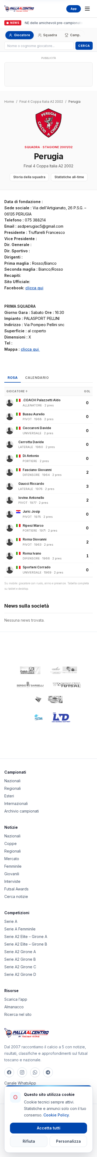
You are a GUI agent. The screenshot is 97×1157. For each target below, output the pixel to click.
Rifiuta (29, 1141)
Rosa (13, 378)
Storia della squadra (29, 177)
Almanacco (14, 1006)
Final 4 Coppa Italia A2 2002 (41, 102)
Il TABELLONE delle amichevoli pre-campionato (44, 23)
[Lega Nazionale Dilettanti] (61, 717)
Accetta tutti (48, 1128)
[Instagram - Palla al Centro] (22, 1072)
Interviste (12, 881)
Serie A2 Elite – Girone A (25, 936)
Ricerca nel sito (18, 1014)
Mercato (11, 858)
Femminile (13, 866)
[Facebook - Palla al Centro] (9, 1072)
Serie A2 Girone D (20, 974)
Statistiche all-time (69, 177)
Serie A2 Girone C (20, 966)
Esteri (9, 796)
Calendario (37, 378)
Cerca (84, 46)
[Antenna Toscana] (48, 699)
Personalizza (68, 1141)
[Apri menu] (87, 8)
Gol (87, 391)
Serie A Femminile (20, 929)
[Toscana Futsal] (67, 685)
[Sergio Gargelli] (30, 685)
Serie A (10, 921)
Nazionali (12, 780)
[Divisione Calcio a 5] (35, 717)
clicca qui (34, 288)
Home (9, 102)
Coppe (10, 843)
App (74, 9)
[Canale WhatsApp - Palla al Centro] (35, 1072)
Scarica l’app (15, 999)
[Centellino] (63, 670)
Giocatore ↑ (17, 391)
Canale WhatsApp (20, 1083)
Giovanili (11, 873)
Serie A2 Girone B (20, 959)
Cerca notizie (16, 896)
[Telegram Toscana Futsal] (48, 1072)
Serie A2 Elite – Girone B (25, 944)
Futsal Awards (16, 889)
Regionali (12, 788)
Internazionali (16, 803)
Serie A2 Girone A (20, 951)
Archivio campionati (21, 811)
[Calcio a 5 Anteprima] (30, 670)
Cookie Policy (56, 1115)
